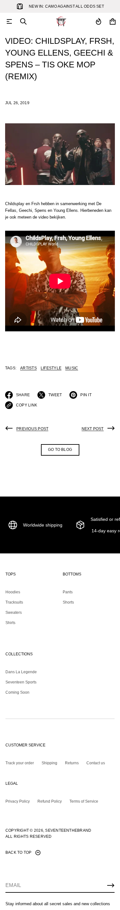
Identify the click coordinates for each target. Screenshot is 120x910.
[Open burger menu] (9, 21)
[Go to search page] (23, 21)
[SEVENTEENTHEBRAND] (61, 21)
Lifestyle (51, 368)
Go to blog (60, 449)
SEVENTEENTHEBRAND (68, 830)
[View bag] (113, 21)
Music (71, 368)
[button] (23, 21)
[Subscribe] (111, 885)
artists (28, 368)
